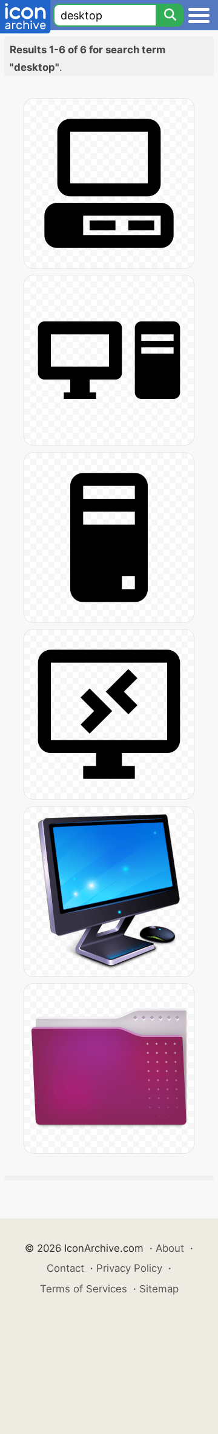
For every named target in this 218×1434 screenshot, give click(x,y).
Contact (65, 1268)
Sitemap (159, 1289)
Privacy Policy (129, 1268)
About (170, 1248)
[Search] (169, 15)
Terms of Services (83, 1289)
